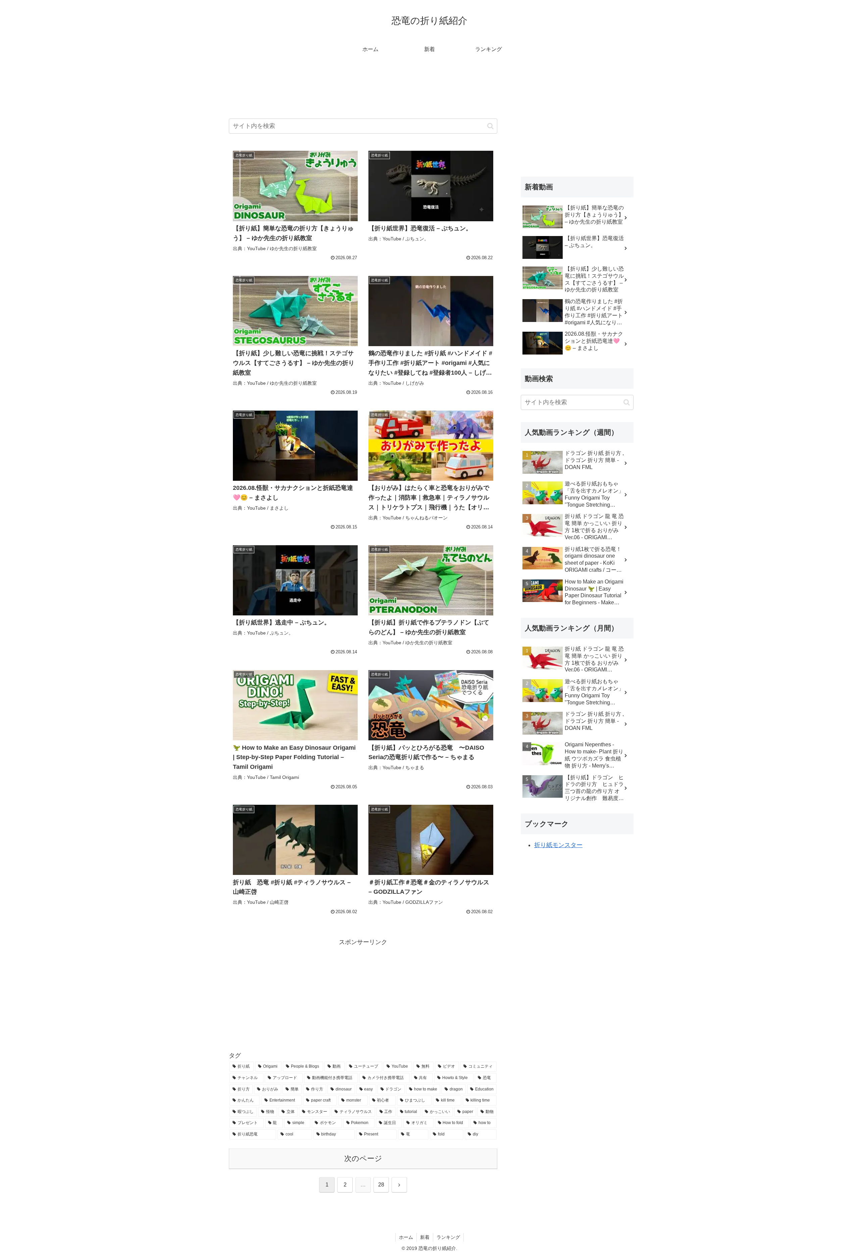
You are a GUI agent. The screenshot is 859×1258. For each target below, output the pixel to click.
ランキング (448, 1237)
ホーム (406, 1237)
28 (381, 1184)
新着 (425, 1237)
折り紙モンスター (558, 845)
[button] (490, 126)
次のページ (363, 1158)
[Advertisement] (363, 95)
